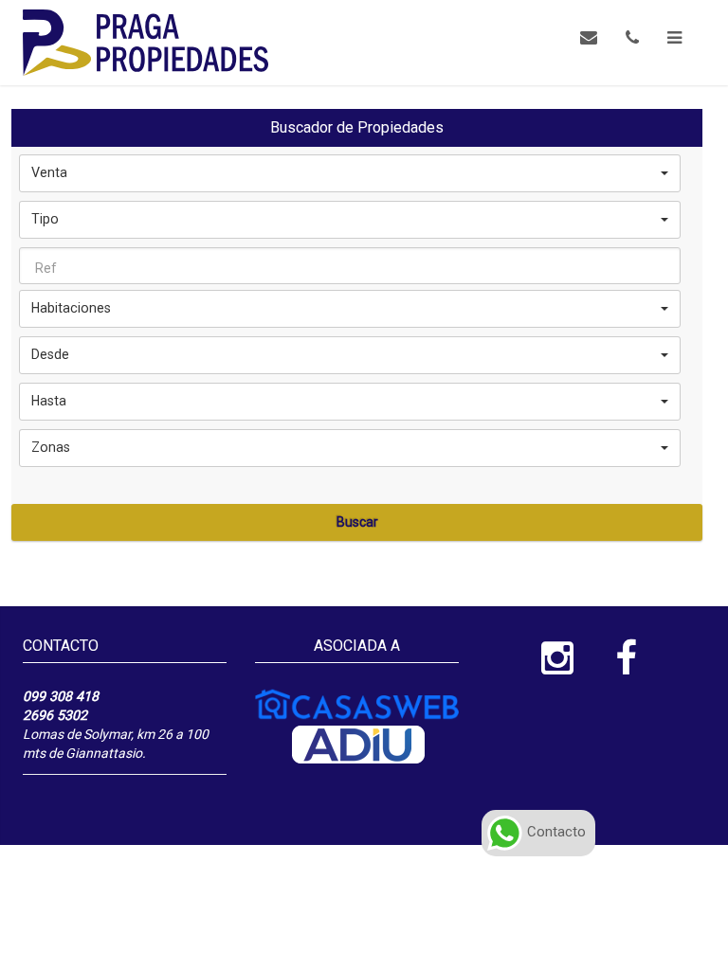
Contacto (554, 831)
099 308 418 (61, 696)
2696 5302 (55, 715)
